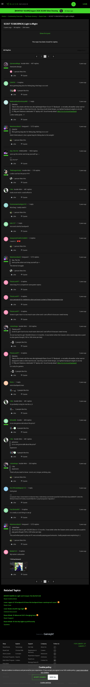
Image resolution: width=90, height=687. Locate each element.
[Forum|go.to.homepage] (17, 4)
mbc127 (12, 223)
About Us (43, 647)
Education (6, 663)
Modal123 (13, 551)
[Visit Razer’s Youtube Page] (54, 660)
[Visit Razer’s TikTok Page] (54, 663)
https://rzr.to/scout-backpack (67, 111)
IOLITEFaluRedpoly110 (18, 488)
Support (30, 644)
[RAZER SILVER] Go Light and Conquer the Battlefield (22, 596)
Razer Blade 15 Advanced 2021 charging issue (20, 615)
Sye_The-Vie (14, 151)
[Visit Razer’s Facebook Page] (54, 647)
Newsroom (44, 653)
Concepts (18, 653)
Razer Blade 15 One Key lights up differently (19, 621)
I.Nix (11, 189)
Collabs (17, 660)
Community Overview (15, 16)
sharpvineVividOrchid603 (18, 238)
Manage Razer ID (33, 662)
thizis (12, 382)
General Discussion (10, 612)
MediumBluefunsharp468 (18, 101)
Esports (17, 657)
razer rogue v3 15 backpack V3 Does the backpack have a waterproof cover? (30, 602)
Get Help (30, 647)
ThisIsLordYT (14, 281)
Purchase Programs (8, 657)
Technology (18, 647)
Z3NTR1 (12, 82)
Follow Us (56, 644)
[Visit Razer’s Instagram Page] (54, 650)
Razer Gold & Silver (10, 599)
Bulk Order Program (8, 660)
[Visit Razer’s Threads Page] (54, 654)
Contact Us (44, 660)
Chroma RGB (19, 650)
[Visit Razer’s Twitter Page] (54, 657)
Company (44, 644)
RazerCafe (6, 650)
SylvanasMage (15, 63)
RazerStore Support (34, 655)
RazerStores (6, 647)
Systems (7, 624)
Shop (4, 644)
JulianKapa (14, 326)
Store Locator (7, 653)
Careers (43, 650)
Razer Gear (43, 16)
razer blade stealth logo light (14, 609)
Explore (17, 644)
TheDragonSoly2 (15, 170)
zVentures (44, 657)
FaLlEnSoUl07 (15, 509)
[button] (2, 5)
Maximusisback (15, 126)
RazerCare (31, 659)
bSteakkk (13, 420)
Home (4, 16)
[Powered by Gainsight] (45, 634)
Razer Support (9, 618)
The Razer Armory (31, 16)
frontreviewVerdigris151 (18, 204)
